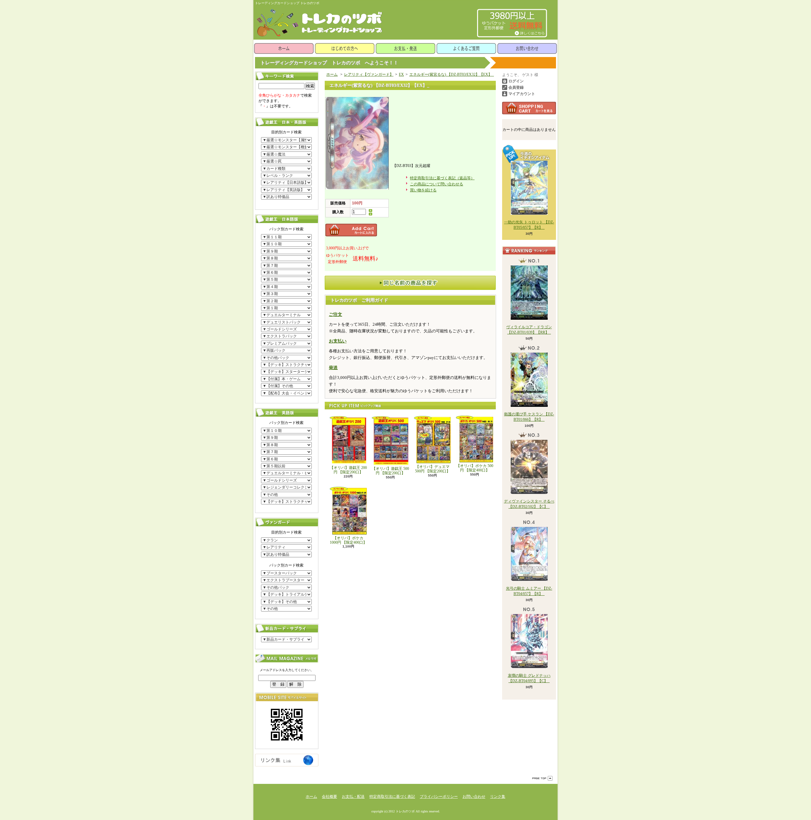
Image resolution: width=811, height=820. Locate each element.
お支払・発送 (405, 48)
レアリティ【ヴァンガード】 (368, 74)
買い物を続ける (423, 190)
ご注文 (335, 314)
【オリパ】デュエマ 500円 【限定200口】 (432, 468)
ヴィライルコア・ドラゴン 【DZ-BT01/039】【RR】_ (529, 330)
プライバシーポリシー (439, 796)
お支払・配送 (353, 796)
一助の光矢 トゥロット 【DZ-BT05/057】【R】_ (529, 225)
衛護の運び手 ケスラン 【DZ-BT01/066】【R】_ (529, 417)
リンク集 (497, 796)
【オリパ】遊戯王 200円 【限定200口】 (348, 469)
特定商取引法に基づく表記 (392, 796)
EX (401, 74)
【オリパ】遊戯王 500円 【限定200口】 (390, 470)
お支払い (338, 341)
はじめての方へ (345, 48)
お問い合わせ (527, 48)
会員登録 (516, 87)
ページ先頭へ (542, 778)
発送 (333, 367)
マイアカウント (521, 94)
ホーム (284, 48)
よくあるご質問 (466, 48)
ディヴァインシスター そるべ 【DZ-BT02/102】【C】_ (529, 504)
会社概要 (329, 796)
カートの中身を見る (529, 108)
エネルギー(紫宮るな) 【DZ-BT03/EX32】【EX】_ (451, 74)
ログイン (516, 81)
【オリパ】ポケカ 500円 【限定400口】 (474, 468)
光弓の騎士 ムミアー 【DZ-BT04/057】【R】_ (529, 591)
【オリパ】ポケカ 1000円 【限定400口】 (348, 540)
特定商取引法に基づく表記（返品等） (442, 178)
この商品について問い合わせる (436, 184)
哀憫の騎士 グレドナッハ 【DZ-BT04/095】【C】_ (529, 678)
